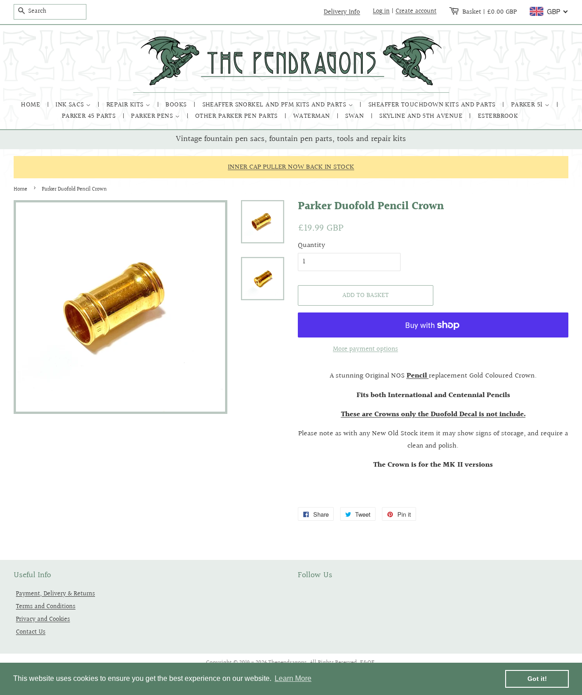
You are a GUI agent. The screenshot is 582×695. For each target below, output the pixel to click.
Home (31, 105)
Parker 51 (528, 105)
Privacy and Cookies (43, 619)
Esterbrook (498, 116)
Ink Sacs (70, 105)
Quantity (311, 245)
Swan (355, 116)
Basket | (489, 11)
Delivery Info (342, 11)
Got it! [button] (537, 678)
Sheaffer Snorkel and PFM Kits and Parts (275, 105)
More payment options (365, 349)
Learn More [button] (293, 678)
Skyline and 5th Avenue (421, 116)
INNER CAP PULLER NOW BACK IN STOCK (291, 167)
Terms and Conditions (45, 606)
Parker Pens (153, 116)
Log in (381, 11)
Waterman (312, 116)
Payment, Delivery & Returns (55, 594)
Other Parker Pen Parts (237, 116)
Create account (416, 11)
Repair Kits (126, 105)
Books (177, 105)
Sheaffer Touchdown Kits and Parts (432, 105)
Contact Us (30, 632)
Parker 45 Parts (90, 116)
